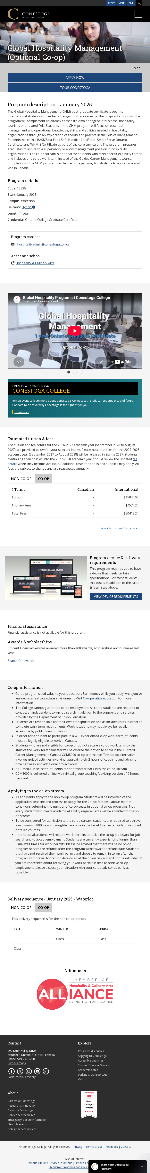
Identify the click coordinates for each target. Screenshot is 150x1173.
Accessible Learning (90, 1060)
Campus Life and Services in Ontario (49, 1163)
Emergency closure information (27, 1119)
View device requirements (116, 596)
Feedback (112, 1147)
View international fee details (119, 528)
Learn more (21, 412)
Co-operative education (100, 698)
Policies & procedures (21, 1115)
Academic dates (88, 1070)
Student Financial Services (94, 1065)
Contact (126, 1147)
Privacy (77, 1147)
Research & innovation (22, 1105)
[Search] (139, 3)
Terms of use (94, 1147)
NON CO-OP (21, 478)
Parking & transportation (93, 1074)
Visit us (82, 1079)
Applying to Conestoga (92, 1056)
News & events (17, 1124)
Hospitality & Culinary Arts (35, 263)
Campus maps (17, 1063)
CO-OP (43, 478)
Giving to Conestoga (20, 1110)
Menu (137, 68)
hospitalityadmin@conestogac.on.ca (43, 244)
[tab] (68, 372)
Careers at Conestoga (21, 1101)
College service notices (22, 1129)
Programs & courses (91, 1051)
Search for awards (21, 661)
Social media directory (22, 1077)
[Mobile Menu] (138, 14)
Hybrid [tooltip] (27, 207)
